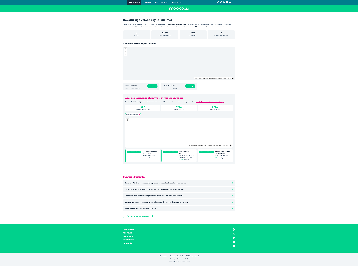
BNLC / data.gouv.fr (224, 145)
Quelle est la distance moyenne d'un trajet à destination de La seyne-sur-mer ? (155, 189)
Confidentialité (185, 262)
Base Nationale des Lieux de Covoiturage (210, 102)
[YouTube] (230, 2)
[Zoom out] (125, 51)
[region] (179, 63)
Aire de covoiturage (133, 114)
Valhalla (229, 78)
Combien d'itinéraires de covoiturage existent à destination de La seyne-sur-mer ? (157, 183)
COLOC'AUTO (128, 236)
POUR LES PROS (128, 240)
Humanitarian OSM (216, 78)
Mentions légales (173, 262)
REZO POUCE (148, 2)
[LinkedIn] (227, 2)
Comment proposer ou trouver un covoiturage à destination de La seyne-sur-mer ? (157, 202)
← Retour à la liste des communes (137, 216)
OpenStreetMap (200, 78)
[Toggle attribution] (233, 78)
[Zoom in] (125, 49)
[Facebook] (218, 2)
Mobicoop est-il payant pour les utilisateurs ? (142, 208)
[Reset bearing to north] (125, 54)
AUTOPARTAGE (161, 2)
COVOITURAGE (134, 2)
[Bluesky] (224, 2)
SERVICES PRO (176, 2)
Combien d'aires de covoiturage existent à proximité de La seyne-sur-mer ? (154, 196)
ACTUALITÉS (127, 243)
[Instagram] (221, 2)
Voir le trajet (152, 86)
